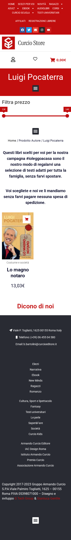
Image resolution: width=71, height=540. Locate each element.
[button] (13, 60)
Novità (41, 4)
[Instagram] (42, 30)
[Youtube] (48, 30)
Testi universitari (48, 12)
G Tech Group (24, 498)
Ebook (26, 8)
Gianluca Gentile (48, 498)
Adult (11, 8)
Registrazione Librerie (42, 21)
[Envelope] (35, 30)
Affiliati (20, 21)
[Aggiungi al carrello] (27, 219)
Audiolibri (43, 8)
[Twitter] (29, 30)
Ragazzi (54, 4)
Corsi (55, 8)
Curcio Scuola (21, 12)
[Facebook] (22, 30)
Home (11, 4)
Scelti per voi (26, 4)
